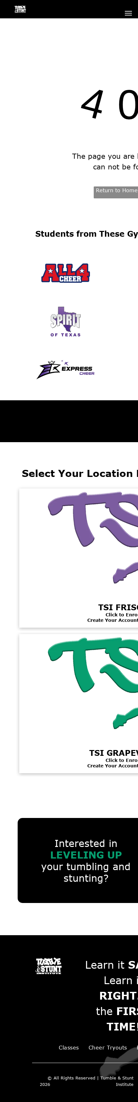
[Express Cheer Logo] (65, 370)
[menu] (128, 13)
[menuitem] (68, 1047)
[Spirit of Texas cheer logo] (65, 321)
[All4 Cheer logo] (65, 273)
